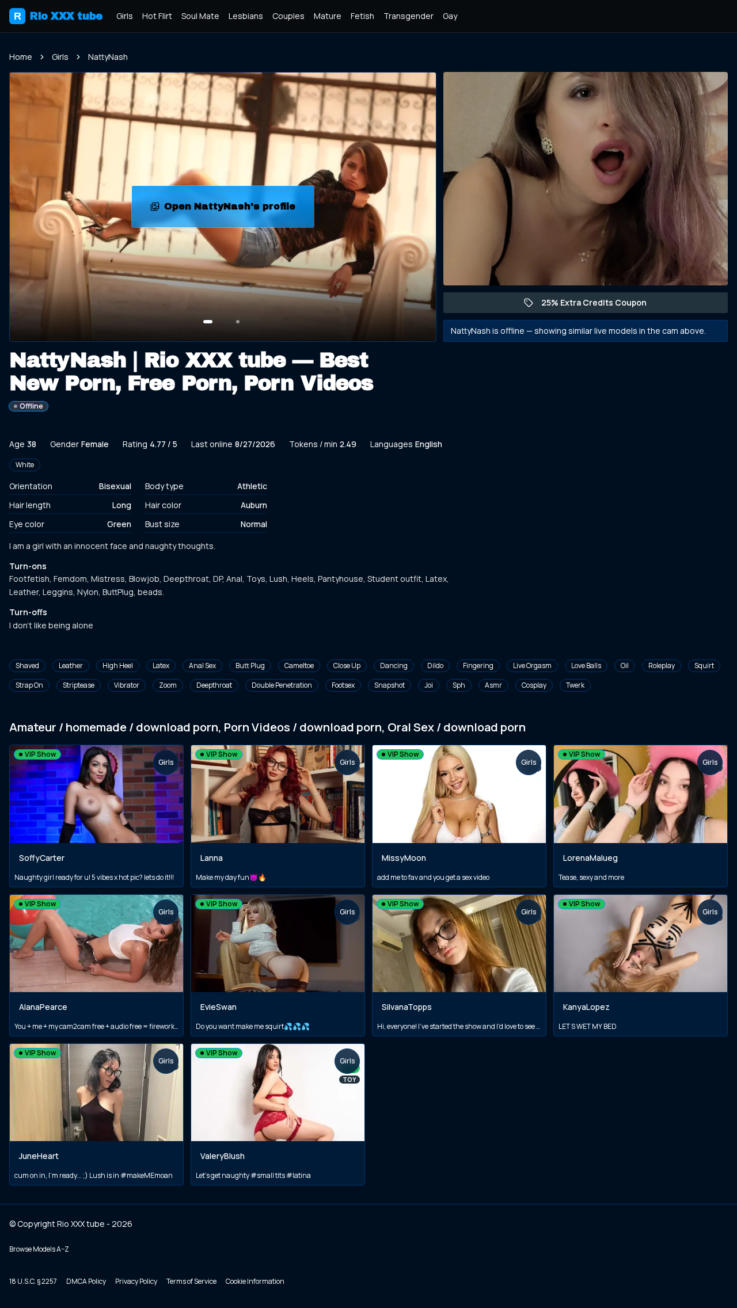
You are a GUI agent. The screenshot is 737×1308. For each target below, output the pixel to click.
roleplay (661, 665)
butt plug (250, 665)
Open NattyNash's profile (239, 209)
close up (346, 665)
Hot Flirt (157, 15)
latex (161, 665)
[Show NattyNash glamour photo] (237, 321)
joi (428, 685)
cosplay (534, 685)
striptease (78, 685)
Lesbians (246, 15)
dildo (435, 665)
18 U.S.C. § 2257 (33, 1281)
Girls (124, 15)
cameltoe (299, 665)
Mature (327, 15)
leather (71, 665)
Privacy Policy (136, 1281)
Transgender (408, 15)
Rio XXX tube (58, 16)
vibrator (126, 685)
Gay (450, 15)
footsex (343, 685)
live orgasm (532, 665)
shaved (27, 665)
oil (625, 665)
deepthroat (214, 685)
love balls (586, 665)
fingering (478, 665)
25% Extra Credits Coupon (599, 305)
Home (20, 56)
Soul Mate (200, 15)
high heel (117, 665)
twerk (575, 685)
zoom (168, 685)
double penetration (282, 685)
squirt (704, 665)
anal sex (202, 665)
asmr (493, 685)
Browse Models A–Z (39, 1249)
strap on (29, 685)
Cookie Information (255, 1281)
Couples (288, 15)
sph (459, 685)
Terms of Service (191, 1281)
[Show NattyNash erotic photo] (208, 321)
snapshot (389, 685)
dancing (394, 665)
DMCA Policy (86, 1281)
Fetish (362, 15)
